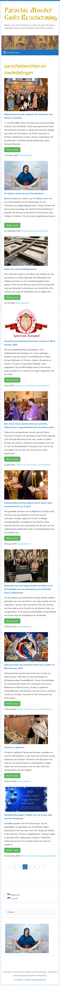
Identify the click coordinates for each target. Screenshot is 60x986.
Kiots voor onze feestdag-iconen (20, 269)
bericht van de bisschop (25, 386)
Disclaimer (18, 980)
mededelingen (28, 231)
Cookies (27, 980)
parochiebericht (26, 155)
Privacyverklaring (39, 980)
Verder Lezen (12, 150)
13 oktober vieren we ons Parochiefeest (24, 193)
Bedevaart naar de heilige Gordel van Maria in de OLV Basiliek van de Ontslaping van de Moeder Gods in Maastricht (28, 589)
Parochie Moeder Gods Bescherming (30, 14)
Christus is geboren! (14, 747)
